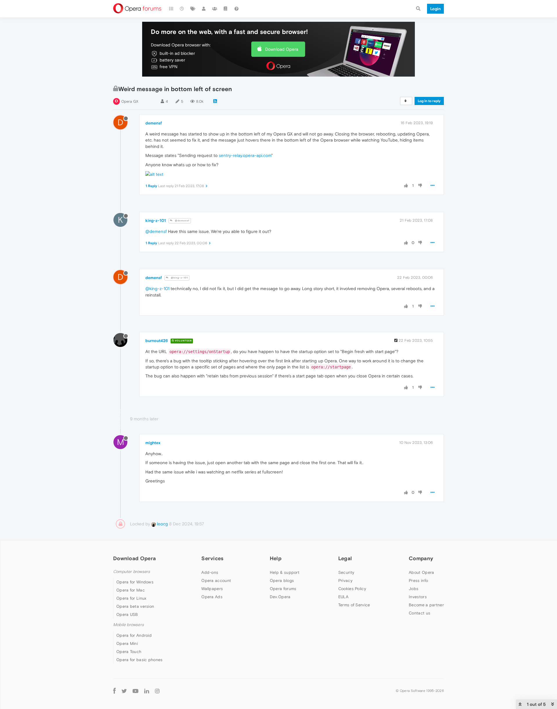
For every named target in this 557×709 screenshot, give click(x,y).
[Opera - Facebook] (114, 690)
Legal (345, 558)
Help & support (284, 572)
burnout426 (156, 340)
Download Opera (281, 49)
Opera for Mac (130, 590)
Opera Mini (127, 643)
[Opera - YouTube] (135, 691)
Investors (418, 596)
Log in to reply (429, 101)
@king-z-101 (179, 277)
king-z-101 (155, 220)
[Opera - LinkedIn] (146, 691)
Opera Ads (212, 596)
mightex (152, 442)
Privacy (345, 580)
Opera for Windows (134, 582)
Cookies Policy (352, 588)
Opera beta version (135, 606)
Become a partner (426, 605)
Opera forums (283, 588)
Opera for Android (134, 635)
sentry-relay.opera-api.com (245, 155)
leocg (162, 523)
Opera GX (129, 101)
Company (421, 558)
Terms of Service (354, 605)
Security (346, 572)
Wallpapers (212, 588)
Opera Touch (128, 651)
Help (275, 558)
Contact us (419, 613)
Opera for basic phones (139, 659)
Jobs (413, 588)
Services (212, 558)
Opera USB (127, 614)
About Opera (421, 572)
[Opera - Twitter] (124, 691)
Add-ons (209, 572)
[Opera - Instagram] (157, 691)
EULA (343, 596)
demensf (153, 123)
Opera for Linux (131, 598)
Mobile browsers (128, 624)
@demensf (181, 220)
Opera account (216, 580)
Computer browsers (131, 571)
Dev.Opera (280, 596)
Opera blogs (282, 580)
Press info (418, 580)
